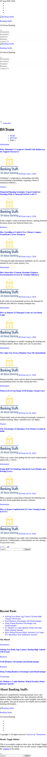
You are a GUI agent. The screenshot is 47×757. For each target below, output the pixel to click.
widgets (6, 749)
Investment (4, 34)
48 (8, 547)
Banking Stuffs (6, 21)
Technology (4, 677)
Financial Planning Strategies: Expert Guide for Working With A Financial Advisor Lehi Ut (20, 193)
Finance (3, 187)
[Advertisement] (23, 94)
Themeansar (40, 734)
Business (3, 39)
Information (4, 32)
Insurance (4, 37)
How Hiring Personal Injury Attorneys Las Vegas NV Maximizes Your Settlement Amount (24, 633)
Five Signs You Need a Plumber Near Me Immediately (23, 353)
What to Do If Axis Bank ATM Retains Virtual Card (22, 391)
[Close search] (1, 753)
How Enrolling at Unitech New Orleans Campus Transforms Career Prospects (20, 233)
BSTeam (22, 174)
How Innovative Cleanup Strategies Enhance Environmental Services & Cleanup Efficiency (19, 273)
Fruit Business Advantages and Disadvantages (23, 621)
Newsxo (29, 734)
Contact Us (4, 41)
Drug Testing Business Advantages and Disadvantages (23, 672)
